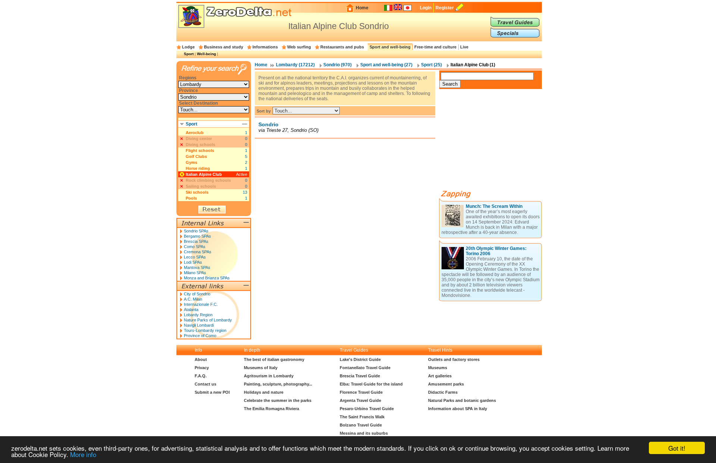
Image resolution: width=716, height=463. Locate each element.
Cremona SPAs (197, 252)
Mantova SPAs (197, 267)
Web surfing (299, 47)
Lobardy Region (198, 315)
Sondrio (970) (337, 64)
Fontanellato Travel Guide (365, 367)
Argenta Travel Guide (360, 400)
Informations (265, 47)
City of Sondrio (197, 294)
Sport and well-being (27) (386, 64)
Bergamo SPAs (197, 236)
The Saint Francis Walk (362, 417)
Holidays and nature (263, 392)
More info (83, 454)
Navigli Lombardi (199, 325)
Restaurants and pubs (342, 47)
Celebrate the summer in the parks (277, 400)
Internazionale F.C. (201, 304)
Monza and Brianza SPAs (207, 278)
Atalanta (191, 309)
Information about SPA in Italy (457, 408)
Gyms (191, 162)
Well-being (206, 54)
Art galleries (440, 376)
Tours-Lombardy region (205, 330)
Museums (437, 367)
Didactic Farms (443, 392)
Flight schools (200, 150)
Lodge (188, 47)
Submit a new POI (212, 392)
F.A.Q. (201, 376)
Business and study (223, 47)
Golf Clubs (196, 156)
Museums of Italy (260, 367)
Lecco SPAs (195, 257)
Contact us (205, 384)
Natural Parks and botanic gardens (462, 400)
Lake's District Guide (360, 359)
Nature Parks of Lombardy (208, 320)
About (201, 359)
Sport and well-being (390, 47)
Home (362, 7)
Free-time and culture (435, 47)
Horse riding (198, 168)
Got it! (676, 448)
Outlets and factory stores (454, 359)
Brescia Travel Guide (360, 376)
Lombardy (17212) (295, 64)
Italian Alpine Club (204, 174)
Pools (191, 198)
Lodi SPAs (193, 262)
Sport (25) (431, 64)
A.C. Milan (193, 299)
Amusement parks (446, 384)
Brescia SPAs (196, 241)
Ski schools (197, 192)
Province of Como (200, 335)
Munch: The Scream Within (494, 206)
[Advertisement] (495, 142)
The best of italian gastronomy (274, 359)
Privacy (202, 367)
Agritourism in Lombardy (268, 376)
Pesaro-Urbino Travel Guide (367, 408)
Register (445, 7)
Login (425, 7)
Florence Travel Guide (361, 392)
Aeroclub (195, 132)
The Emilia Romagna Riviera (271, 408)
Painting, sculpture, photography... (278, 384)
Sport (189, 54)
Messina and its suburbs (364, 433)
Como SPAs (194, 246)
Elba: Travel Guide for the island (371, 384)
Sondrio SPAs (196, 231)
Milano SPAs (195, 272)
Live (464, 47)
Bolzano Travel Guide (361, 425)
